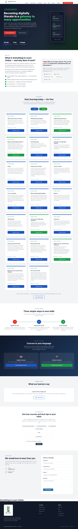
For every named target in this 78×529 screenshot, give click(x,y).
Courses (26, 2)
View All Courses (39, 297)
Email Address (39, 436)
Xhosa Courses (42, 509)
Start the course (16, 130)
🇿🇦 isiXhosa (43, 108)
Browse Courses (22, 32)
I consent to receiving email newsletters (33, 441)
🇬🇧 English (34, 108)
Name (39, 432)
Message (45, 478)
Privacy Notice (61, 513)
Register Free (41, 511)
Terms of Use (61, 515)
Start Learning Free (68, 2)
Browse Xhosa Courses (57, 365)
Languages (39, 2)
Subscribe (39, 444)
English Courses (42, 507)
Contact (53, 2)
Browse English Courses (21, 365)
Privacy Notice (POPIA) (64, 526)
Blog (49, 2)
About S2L (60, 507)
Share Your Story (39, 397)
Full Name (45, 460)
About (45, 2)
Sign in (58, 2)
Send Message (48, 489)
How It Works (33, 2)
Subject (45, 472)
